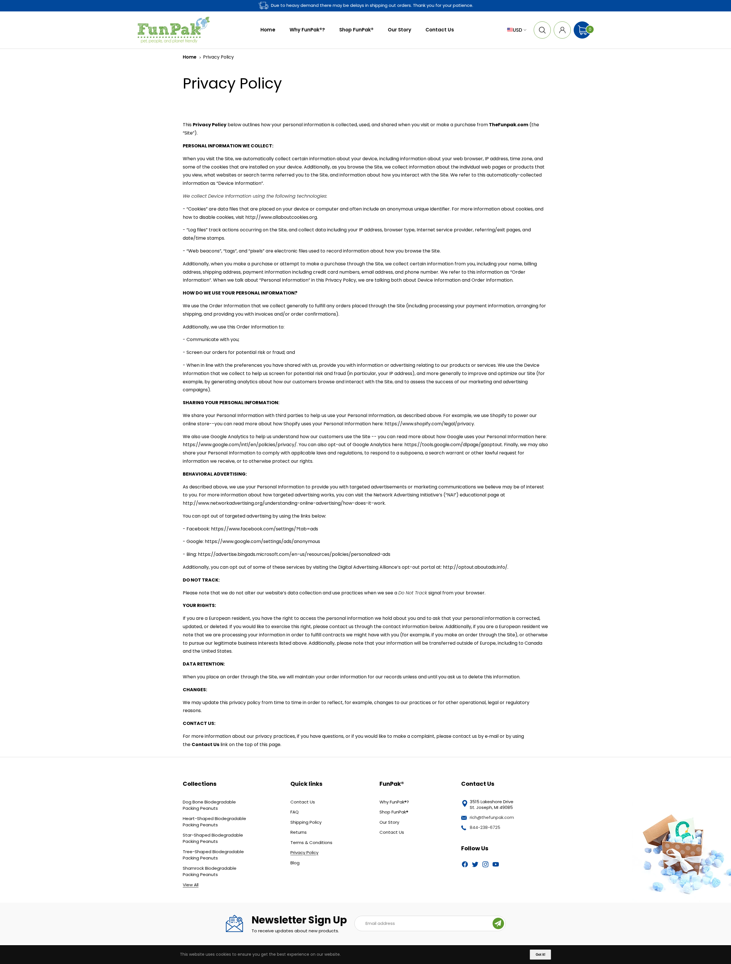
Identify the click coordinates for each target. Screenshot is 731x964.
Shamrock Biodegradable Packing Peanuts (209, 871)
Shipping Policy (306, 822)
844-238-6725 (485, 827)
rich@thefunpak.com (492, 817)
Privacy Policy (218, 57)
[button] (542, 30)
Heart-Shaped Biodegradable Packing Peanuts (214, 821)
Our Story (389, 822)
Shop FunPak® (393, 812)
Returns (298, 832)
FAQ (294, 812)
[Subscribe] (498, 923)
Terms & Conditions (311, 842)
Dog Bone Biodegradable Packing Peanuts (209, 805)
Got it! (540, 955)
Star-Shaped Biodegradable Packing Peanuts (213, 838)
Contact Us (302, 802)
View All (190, 885)
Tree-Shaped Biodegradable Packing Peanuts (213, 855)
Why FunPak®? (394, 802)
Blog (295, 863)
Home (189, 57)
